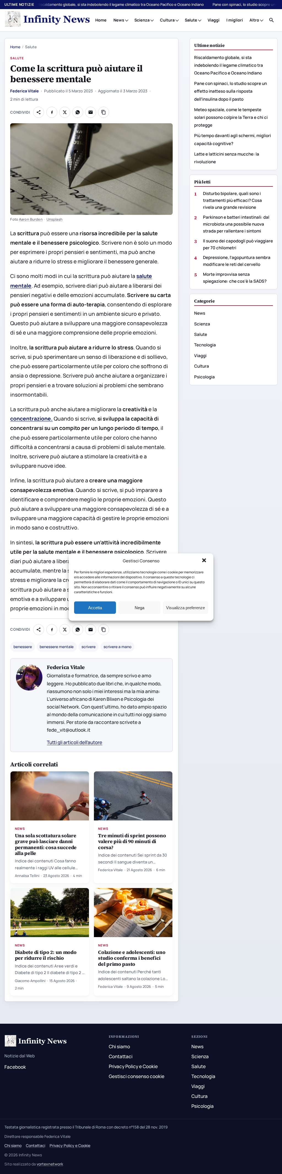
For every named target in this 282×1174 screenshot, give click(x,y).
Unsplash (55, 219)
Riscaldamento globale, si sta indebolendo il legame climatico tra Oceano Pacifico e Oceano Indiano (120, 4)
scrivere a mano (117, 646)
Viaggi (213, 20)
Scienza (142, 20)
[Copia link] (103, 112)
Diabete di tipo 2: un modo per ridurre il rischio (46, 955)
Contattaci (120, 1056)
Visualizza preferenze (185, 607)
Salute (191, 20)
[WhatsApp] (77, 112)
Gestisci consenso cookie (136, 1076)
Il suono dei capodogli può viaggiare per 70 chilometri (238, 244)
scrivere (89, 646)
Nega (139, 607)
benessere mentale (57, 646)
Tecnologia (205, 345)
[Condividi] (38, 112)
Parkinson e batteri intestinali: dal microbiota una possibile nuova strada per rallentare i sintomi (236, 224)
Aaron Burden (31, 219)
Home (101, 20)
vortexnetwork (50, 1164)
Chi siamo (119, 1046)
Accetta (95, 607)
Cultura (167, 20)
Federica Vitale (24, 90)
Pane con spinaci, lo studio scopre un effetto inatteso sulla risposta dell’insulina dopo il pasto (230, 91)
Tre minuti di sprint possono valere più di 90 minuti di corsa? (132, 841)
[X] (64, 112)
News (118, 20)
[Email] (90, 112)
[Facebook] (51, 112)
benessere (22, 646)
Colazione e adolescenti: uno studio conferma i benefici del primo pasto (131, 958)
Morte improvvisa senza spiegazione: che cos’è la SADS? (235, 277)
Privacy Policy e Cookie (133, 1066)
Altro (254, 20)
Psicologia (204, 377)
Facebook (15, 1067)
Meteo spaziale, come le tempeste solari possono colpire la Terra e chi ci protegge (231, 117)
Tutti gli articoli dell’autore (74, 742)
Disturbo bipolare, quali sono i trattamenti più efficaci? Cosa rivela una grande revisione (232, 200)
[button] (204, 561)
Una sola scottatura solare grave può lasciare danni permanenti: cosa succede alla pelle (46, 844)
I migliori (234, 20)
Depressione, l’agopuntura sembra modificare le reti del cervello (236, 261)
